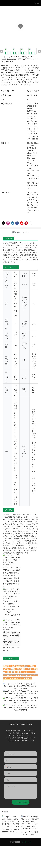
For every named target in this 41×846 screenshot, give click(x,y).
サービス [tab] (25, 232)
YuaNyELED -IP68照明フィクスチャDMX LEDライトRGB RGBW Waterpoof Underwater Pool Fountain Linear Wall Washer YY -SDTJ (30, 833)
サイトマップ (26, 842)
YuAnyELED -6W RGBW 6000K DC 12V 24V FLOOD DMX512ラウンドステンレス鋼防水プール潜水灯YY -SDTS (10, 830)
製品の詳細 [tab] (16, 232)
